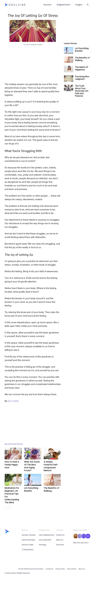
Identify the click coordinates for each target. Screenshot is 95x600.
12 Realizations (27, 549)
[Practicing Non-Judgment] (68, 78)
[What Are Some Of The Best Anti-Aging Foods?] (32, 453)
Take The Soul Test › (81, 543)
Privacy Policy (60, 569)
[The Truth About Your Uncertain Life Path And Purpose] (68, 88)
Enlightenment (63, 4)
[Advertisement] (32, 63)
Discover (47, 4)
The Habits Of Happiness (81, 68)
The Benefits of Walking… (82, 58)
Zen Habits (13, 400)
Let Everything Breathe (82, 49)
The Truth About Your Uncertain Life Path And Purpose (81, 91)
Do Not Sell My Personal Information (31, 569)
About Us (59, 540)
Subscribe (60, 545)
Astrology (42, 545)
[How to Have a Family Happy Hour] (13, 453)
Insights (78, 4)
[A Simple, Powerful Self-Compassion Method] (52, 453)
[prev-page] (6, 507)
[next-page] (9, 507)
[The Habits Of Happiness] (68, 69)
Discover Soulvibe (28, 535)
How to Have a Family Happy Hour (12, 464)
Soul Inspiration (45, 540)
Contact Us (60, 535)
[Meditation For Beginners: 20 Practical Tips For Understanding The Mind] (13, 480)
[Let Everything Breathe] (32, 480)
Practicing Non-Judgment (82, 77)
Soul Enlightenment (46, 535)
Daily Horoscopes (28, 540)
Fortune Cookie (27, 545)
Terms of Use (71, 569)
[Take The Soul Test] (81, 538)
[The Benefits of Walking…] (52, 480)
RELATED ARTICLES (14, 444)
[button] (87, 5)
